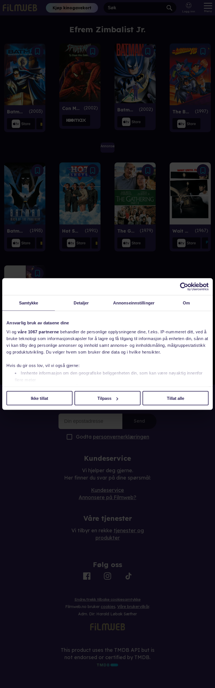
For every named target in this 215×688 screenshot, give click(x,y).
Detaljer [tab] (81, 303)
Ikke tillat (39, 398)
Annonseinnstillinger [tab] (134, 303)
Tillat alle (175, 398)
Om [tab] (186, 303)
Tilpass (104, 398)
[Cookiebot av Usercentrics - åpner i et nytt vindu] (184, 287)
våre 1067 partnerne (38, 331)
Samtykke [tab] (28, 303)
